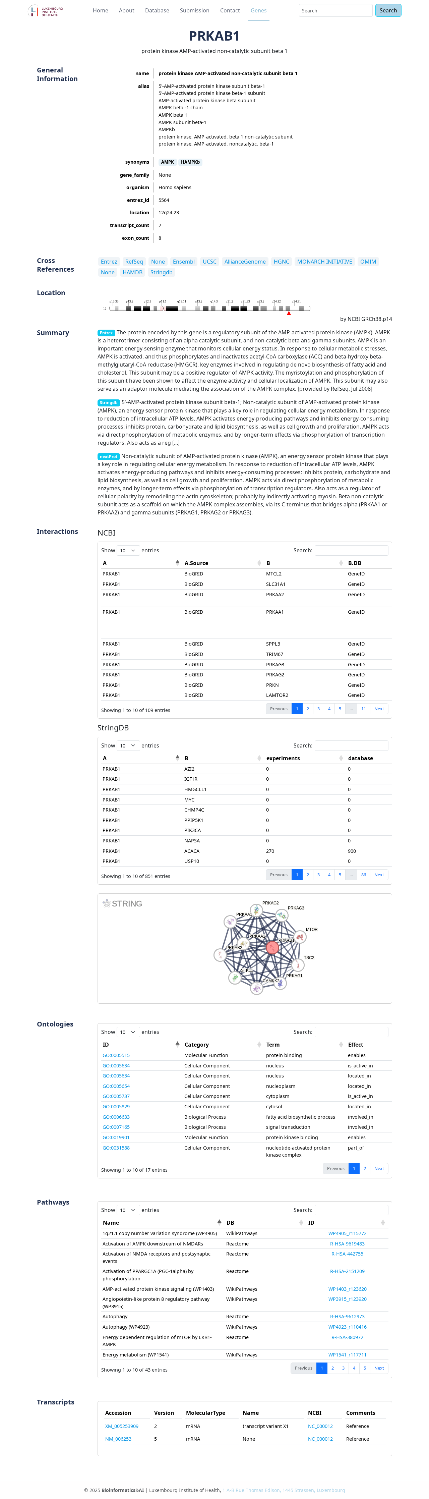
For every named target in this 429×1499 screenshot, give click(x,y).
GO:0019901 (116, 1137)
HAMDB (132, 272)
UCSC (210, 261)
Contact (230, 10)
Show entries (130, 550)
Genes (259, 10)
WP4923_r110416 (347, 1327)
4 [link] (329, 709)
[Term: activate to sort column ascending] (306, 1044)
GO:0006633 (116, 1117)
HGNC (281, 261)
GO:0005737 (116, 1096)
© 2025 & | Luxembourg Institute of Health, (214, 1490)
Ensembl (184, 261)
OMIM (368, 261)
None (158, 261)
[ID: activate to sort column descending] (142, 1044)
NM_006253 (118, 1439)
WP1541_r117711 (347, 1354)
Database (157, 10)
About (126, 10)
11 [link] (363, 709)
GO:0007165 (116, 1127)
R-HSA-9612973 (347, 1316)
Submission (194, 10)
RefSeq (134, 261)
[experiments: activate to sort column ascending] (306, 758)
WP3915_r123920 (347, 1299)
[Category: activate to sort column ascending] (224, 1044)
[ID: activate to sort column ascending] (347, 1222)
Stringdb (161, 272)
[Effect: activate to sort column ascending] (387, 1044)
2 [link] (308, 709)
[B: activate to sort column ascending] (306, 563)
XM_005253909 (121, 1426)
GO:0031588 (116, 1148)
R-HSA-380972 (347, 1337)
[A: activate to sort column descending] (142, 563)
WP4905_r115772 (347, 1233)
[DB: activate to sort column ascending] (266, 1222)
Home (100, 10)
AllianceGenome (245, 261)
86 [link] (363, 875)
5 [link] (340, 709)
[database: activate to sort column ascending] (387, 758)
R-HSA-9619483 (347, 1243)
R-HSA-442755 (347, 1254)
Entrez (109, 261)
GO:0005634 (116, 1065)
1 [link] (297, 709)
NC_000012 (320, 1426)
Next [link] (379, 709)
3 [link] (318, 709)
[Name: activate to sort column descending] (163, 1222)
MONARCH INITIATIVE (324, 261)
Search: (303, 550)
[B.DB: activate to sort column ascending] (387, 563)
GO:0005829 (116, 1106)
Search (388, 10)
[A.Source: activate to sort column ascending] (224, 563)
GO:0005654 (116, 1086)
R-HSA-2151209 (347, 1271)
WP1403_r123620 (347, 1289)
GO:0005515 (116, 1055)
